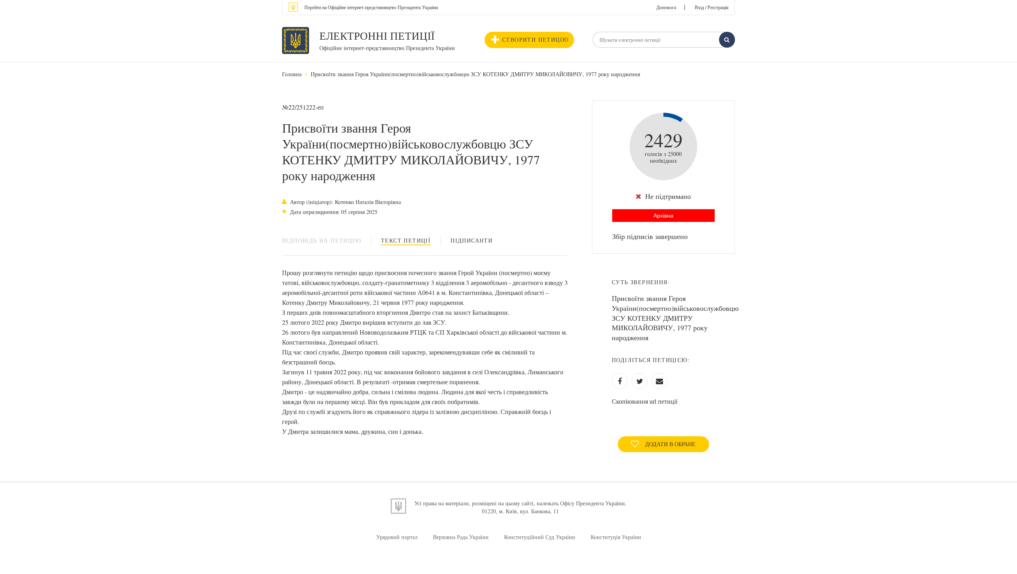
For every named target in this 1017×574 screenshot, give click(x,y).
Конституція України (616, 537)
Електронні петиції (377, 36)
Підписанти (471, 240)
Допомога (666, 7)
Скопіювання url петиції (644, 401)
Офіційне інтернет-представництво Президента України (387, 48)
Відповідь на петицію (321, 240)
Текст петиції (406, 240)
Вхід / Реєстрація (712, 7)
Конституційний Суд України (539, 537)
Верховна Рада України (461, 537)
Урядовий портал (397, 537)
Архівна (663, 215)
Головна (292, 74)
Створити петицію (535, 39)
